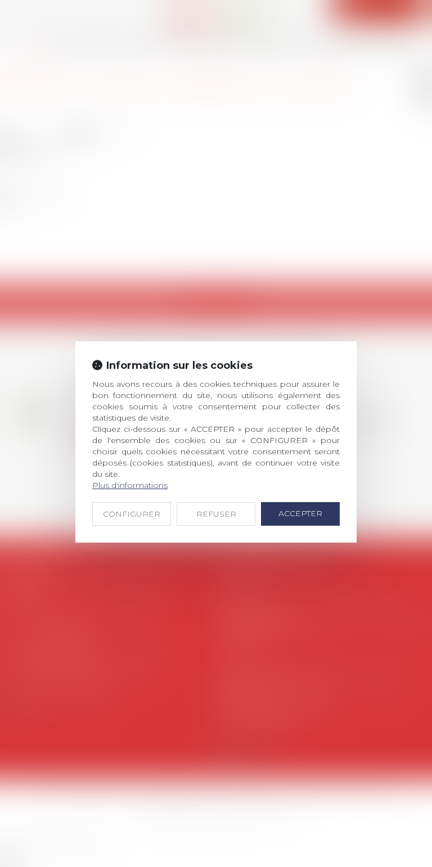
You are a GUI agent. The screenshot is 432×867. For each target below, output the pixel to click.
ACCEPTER (300, 513)
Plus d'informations (130, 485)
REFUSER (216, 514)
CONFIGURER (131, 514)
